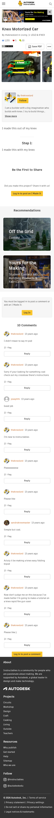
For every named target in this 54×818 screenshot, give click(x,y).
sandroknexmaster (20, 522)
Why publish (9, 747)
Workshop (8, 707)
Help (5, 756)
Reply (27, 353)
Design (7, 711)
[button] (3, 3)
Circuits (7, 702)
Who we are (9, 765)
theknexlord (11, 35)
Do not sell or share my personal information (29, 807)
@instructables (15, 779)
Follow (22, 100)
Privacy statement (15, 802)
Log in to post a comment (27, 654)
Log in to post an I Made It (27, 193)
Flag (9, 347)
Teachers (8, 733)
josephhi (15, 399)
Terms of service (37, 797)
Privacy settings (35, 802)
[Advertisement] (27, 16)
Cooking (7, 720)
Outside (7, 728)
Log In (27, 312)
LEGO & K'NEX (38, 35)
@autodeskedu (15, 785)
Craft (5, 715)
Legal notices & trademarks (20, 811)
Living (24, 35)
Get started (9, 752)
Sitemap (7, 760)
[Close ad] (49, 12)
